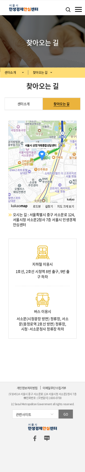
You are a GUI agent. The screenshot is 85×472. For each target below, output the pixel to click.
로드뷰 (37, 206)
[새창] (35, 438)
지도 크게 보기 (65, 206)
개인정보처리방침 (27, 388)
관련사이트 (23, 414)
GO (65, 414)
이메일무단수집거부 (54, 388)
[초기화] (71, 169)
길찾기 (49, 206)
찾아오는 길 (40, 72)
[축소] (71, 161)
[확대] (71, 153)
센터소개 (10, 72)
